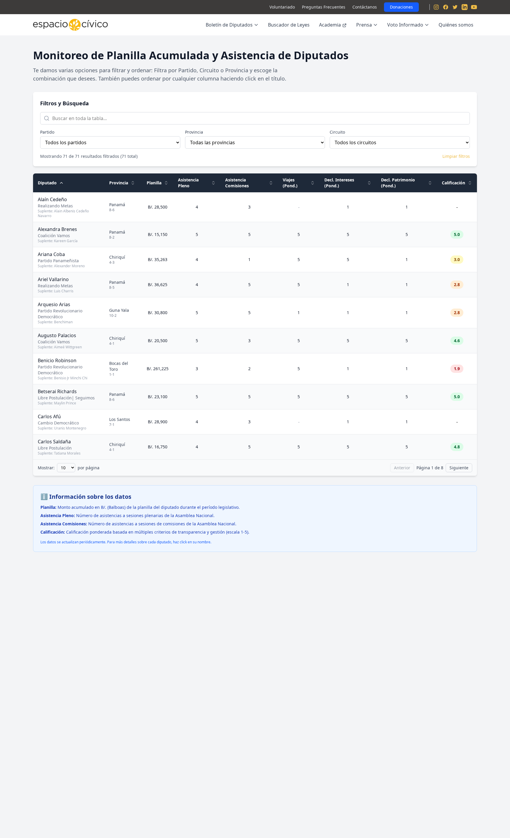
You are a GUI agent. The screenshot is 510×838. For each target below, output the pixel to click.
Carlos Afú (49, 416)
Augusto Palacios (57, 335)
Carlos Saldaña (54, 441)
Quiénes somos (456, 25)
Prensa (364, 25)
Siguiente (458, 467)
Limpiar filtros (456, 156)
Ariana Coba (51, 254)
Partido (47, 132)
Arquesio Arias (54, 304)
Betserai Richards (57, 391)
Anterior (402, 467)
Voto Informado (405, 25)
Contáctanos (364, 7)
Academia (330, 25)
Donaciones (401, 7)
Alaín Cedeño (52, 199)
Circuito (337, 132)
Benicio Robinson (57, 360)
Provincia (194, 132)
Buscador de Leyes (289, 25)
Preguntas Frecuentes (323, 7)
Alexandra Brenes (57, 229)
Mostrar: (46, 467)
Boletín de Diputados (229, 25)
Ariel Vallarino (53, 279)
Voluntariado (282, 7)
